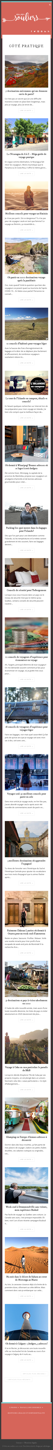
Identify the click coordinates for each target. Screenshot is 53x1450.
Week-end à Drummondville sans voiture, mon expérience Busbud (26, 1208)
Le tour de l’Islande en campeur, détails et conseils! (26, 400)
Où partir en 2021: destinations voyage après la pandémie (26, 279)
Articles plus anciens (34, 1374)
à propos (13, 1407)
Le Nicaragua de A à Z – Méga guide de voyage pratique (26, 156)
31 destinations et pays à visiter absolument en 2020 (26, 1002)
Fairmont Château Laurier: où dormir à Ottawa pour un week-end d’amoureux (26, 932)
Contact (19, 1443)
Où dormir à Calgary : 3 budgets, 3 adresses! (26, 1343)
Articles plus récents (19, 1379)
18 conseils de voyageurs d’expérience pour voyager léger (26, 728)
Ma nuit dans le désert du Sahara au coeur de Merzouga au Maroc (26, 1278)
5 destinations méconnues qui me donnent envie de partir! (26, 93)
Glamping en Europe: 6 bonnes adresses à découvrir (26, 1139)
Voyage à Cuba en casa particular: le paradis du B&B (26, 1069)
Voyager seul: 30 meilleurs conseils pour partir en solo (26, 795)
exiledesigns (46, 1446)
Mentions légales (30, 1443)
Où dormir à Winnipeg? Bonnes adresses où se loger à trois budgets (26, 467)
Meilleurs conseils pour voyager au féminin (26, 213)
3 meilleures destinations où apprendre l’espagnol (26, 862)
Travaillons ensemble (30, 1407)
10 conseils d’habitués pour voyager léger (26, 343)
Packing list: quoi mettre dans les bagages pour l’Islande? (26, 529)
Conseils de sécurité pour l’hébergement (26, 590)
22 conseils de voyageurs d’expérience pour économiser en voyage (26, 659)
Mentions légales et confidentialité (26, 1413)
